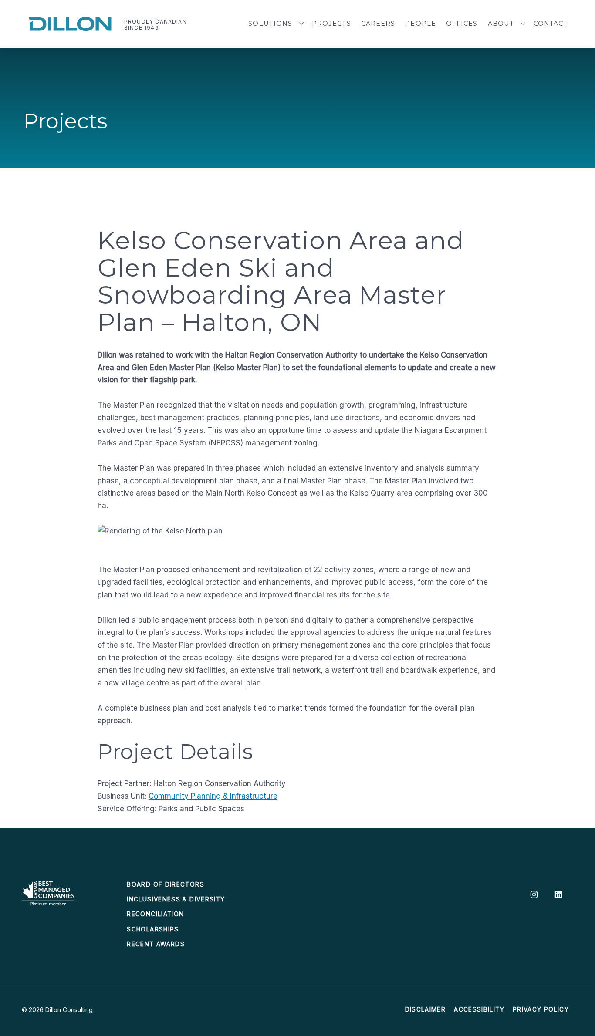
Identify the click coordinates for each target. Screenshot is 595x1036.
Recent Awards (156, 944)
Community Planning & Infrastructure (213, 796)
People (420, 23)
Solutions (270, 23)
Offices (462, 23)
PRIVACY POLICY (541, 1009)
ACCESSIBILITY (479, 1009)
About (501, 23)
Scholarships (153, 929)
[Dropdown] (301, 24)
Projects (331, 23)
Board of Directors (165, 884)
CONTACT (551, 23)
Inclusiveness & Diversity (176, 899)
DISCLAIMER (425, 1009)
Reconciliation (155, 914)
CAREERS (378, 23)
